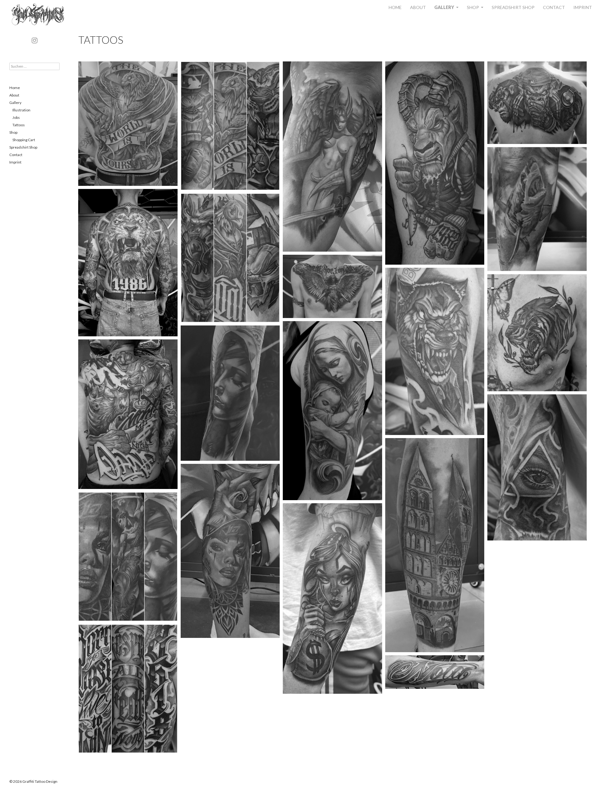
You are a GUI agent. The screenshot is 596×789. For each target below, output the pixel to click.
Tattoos (18, 125)
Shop (473, 7)
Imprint (582, 7)
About (418, 7)
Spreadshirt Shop (513, 7)
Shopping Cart (23, 139)
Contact (554, 7)
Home (395, 7)
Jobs (16, 117)
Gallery (444, 7)
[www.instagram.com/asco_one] (35, 40)
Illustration (21, 110)
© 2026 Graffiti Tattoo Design (33, 781)
